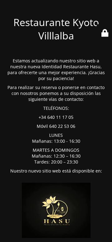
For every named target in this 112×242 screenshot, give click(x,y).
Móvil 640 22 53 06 (56, 126)
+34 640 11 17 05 (56, 117)
